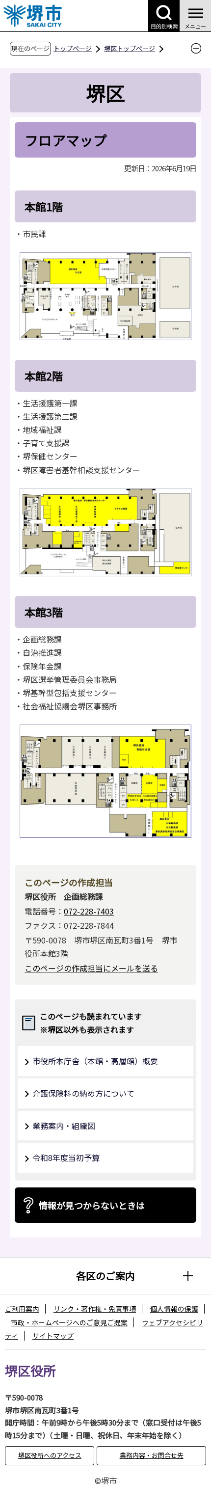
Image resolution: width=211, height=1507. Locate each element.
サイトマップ (53, 1336)
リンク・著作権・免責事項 (94, 1309)
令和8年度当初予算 (66, 1157)
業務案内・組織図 (63, 1125)
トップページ (72, 48)
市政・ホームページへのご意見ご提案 (69, 1322)
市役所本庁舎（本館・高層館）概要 (95, 1061)
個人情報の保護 (174, 1309)
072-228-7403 (89, 911)
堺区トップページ (129, 48)
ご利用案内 (22, 1309)
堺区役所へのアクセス (49, 1455)
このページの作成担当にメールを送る (91, 968)
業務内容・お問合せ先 (152, 1455)
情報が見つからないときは (92, 1205)
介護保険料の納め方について (83, 1093)
